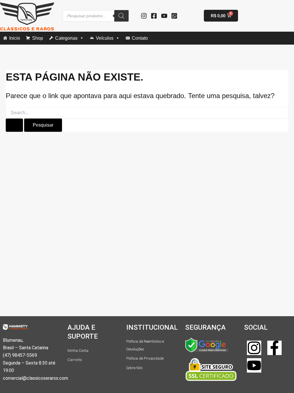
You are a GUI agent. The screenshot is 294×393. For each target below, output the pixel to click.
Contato (140, 38)
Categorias (66, 38)
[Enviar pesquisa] (14, 125)
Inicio (14, 38)
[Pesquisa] (121, 16)
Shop (37, 38)
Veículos (104, 38)
